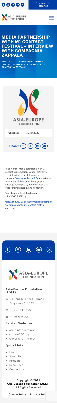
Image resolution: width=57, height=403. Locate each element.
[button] (23, 146)
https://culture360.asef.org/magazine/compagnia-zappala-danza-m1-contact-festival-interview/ (28, 204)
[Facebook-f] (3, 5)
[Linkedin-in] (13, 5)
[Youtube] (18, 5)
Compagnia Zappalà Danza (28, 178)
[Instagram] (8, 5)
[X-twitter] (22, 5)
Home (5, 61)
